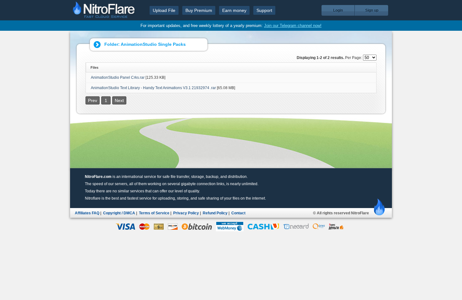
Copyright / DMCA (119, 213)
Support (264, 10)
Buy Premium (198, 10)
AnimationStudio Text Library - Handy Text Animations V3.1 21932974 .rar (153, 88)
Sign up (371, 10)
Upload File (164, 10)
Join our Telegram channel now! (293, 25)
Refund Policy (215, 213)
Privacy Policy (186, 213)
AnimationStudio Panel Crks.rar (118, 77)
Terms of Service (154, 213)
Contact (238, 213)
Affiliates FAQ (87, 213)
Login (338, 10)
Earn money (234, 10)
